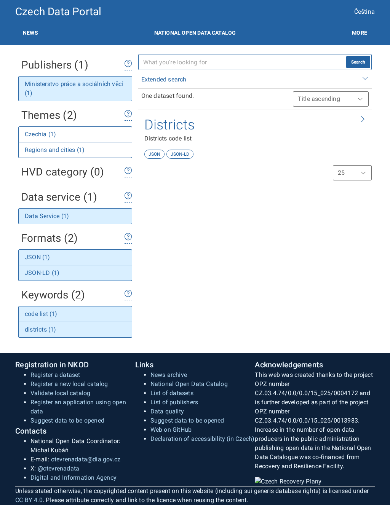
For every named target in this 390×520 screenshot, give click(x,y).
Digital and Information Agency (73, 477)
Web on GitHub (171, 429)
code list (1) (41, 313)
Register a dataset (55, 374)
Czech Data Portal (58, 11)
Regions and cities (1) (55, 149)
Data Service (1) (47, 216)
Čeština (364, 11)
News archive (168, 374)
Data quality (167, 411)
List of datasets (171, 393)
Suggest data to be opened (67, 420)
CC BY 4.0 (29, 500)
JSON (155, 154)
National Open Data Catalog (189, 384)
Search (358, 62)
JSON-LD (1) (42, 272)
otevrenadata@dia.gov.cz (86, 459)
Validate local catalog (60, 393)
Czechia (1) (40, 134)
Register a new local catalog (69, 384)
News (30, 33)
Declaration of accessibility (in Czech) (202, 438)
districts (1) (40, 329)
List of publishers (174, 402)
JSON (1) (37, 257)
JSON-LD (180, 154)
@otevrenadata (59, 468)
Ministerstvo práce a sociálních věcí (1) (74, 88)
